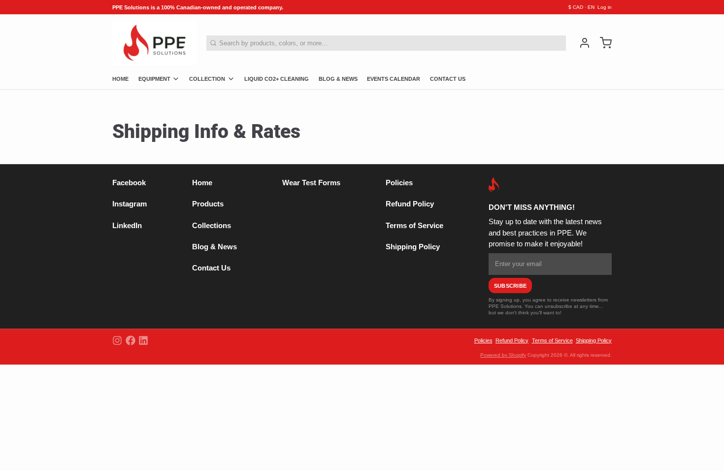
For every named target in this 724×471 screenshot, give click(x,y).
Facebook (129, 183)
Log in (604, 7)
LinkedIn (127, 226)
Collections (211, 226)
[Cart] (602, 43)
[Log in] (581, 43)
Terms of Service (414, 226)
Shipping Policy (413, 247)
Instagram (129, 204)
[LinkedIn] (143, 340)
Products (208, 204)
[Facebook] (130, 340)
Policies (399, 183)
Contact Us (211, 268)
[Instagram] (117, 340)
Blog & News (214, 247)
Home (202, 183)
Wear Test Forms (311, 183)
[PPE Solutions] (154, 43)
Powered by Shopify (503, 355)
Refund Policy (410, 204)
